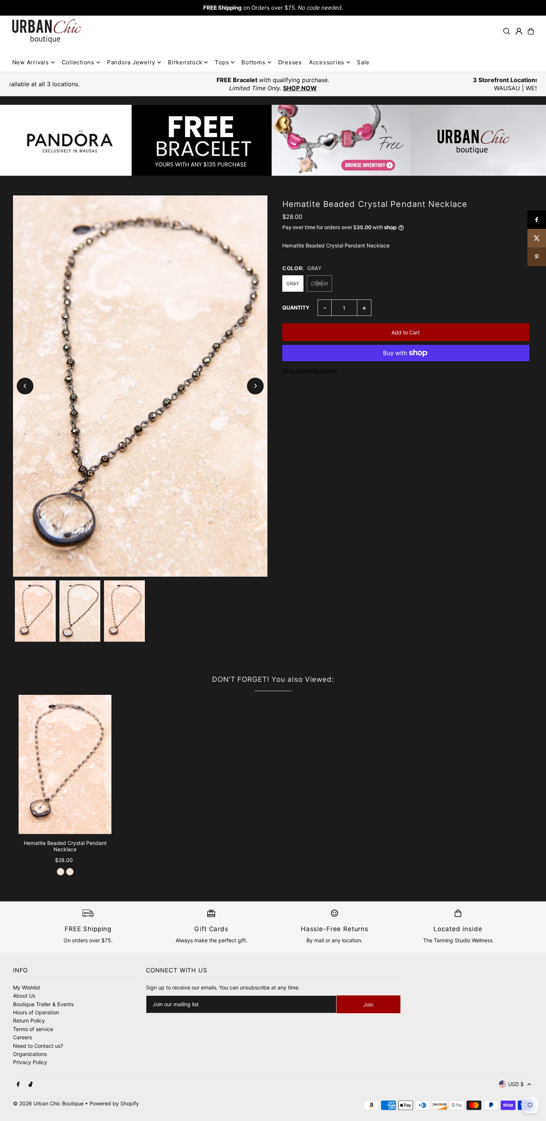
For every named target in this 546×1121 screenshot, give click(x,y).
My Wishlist (26, 987)
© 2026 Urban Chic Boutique (48, 1103)
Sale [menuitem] (363, 62)
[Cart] (531, 31)
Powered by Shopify (114, 1103)
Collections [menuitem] (78, 62)
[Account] (519, 31)
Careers (22, 1037)
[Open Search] (506, 31)
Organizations (30, 1054)
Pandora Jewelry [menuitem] (131, 62)
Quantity (295, 307)
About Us (24, 995)
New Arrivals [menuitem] (30, 62)
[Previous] (25, 386)
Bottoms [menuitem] (253, 62)
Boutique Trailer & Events (43, 1004)
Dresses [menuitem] (290, 62)
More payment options (309, 370)
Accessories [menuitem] (326, 62)
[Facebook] (18, 1085)
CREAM (319, 283)
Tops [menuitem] (222, 62)
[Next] (255, 386)
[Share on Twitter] (536, 238)
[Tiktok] (31, 1085)
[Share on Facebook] (536, 219)
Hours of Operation (36, 1012)
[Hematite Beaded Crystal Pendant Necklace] (65, 764)
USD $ (516, 1084)
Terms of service (33, 1029)
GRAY (292, 283)
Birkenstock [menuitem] (185, 62)
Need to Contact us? (38, 1046)
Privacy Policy (30, 1062)
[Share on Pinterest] (536, 256)
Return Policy (29, 1020)
